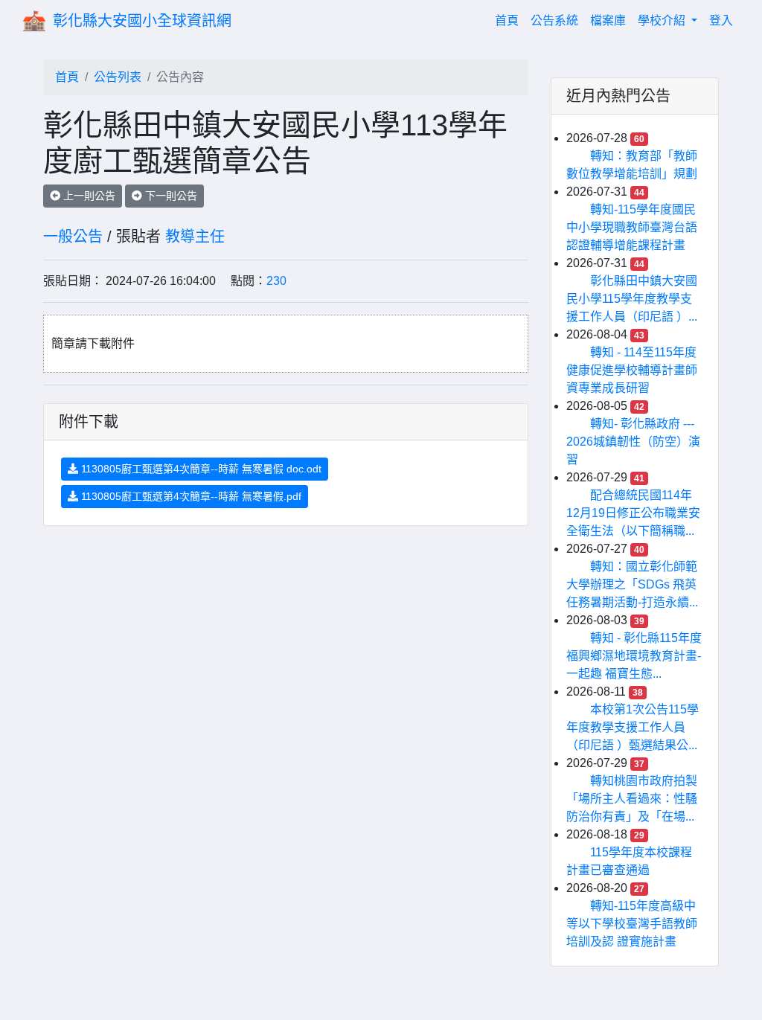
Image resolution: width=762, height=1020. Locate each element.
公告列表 (117, 77)
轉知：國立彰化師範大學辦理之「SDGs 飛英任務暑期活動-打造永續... (632, 584)
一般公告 (73, 236)
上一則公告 (87, 196)
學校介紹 (663, 20)
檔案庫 (608, 20)
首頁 (510, 20)
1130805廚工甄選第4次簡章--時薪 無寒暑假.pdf (189, 496)
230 (276, 281)
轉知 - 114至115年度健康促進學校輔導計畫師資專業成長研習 (631, 370)
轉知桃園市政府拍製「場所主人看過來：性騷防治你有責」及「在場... (631, 798)
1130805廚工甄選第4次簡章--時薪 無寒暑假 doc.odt (199, 469)
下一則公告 (169, 196)
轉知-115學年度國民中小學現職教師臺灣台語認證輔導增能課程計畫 (631, 227)
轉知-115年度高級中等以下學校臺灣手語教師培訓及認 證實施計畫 (631, 923)
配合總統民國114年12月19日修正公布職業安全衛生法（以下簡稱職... (633, 513)
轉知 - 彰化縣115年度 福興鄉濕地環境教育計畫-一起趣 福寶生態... (634, 656)
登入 (721, 20)
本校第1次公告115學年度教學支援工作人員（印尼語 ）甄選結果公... (632, 727)
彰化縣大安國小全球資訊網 (142, 21)
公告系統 (554, 20)
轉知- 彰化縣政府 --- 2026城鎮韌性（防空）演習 (633, 441)
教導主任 (195, 236)
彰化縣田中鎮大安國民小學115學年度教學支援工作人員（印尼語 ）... (631, 299)
